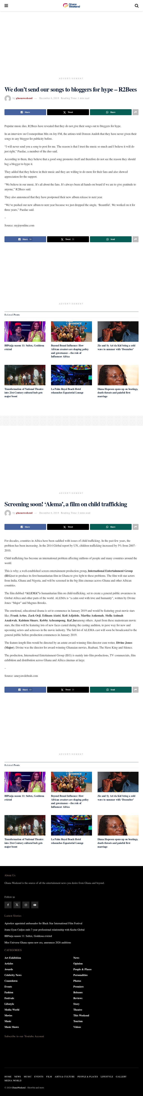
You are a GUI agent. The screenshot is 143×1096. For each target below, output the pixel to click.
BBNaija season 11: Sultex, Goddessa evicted (24, 347)
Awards (8, 969)
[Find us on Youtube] (34, 905)
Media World (11, 1010)
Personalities (80, 975)
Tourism (78, 1021)
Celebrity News (12, 975)
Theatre (77, 1010)
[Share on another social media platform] (136, 112)
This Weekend (81, 1015)
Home (8, 1076)
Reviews (77, 998)
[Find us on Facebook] (8, 905)
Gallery (121, 1076)
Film (49, 1076)
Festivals (9, 998)
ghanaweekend (24, 98)
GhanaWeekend (19, 1087)
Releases (77, 992)
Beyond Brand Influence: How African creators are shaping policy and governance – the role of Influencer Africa (70, 350)
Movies (8, 1015)
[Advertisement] (73, 43)
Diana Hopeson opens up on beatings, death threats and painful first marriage (118, 392)
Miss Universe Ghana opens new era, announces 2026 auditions (37, 942)
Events (8, 986)
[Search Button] (137, 5)
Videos (77, 1027)
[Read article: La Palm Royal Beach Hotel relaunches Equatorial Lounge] (71, 375)
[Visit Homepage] (71, 5)
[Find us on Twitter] (16, 905)
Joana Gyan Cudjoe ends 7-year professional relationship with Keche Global (44, 929)
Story (76, 1004)
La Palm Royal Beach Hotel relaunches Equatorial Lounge (67, 391)
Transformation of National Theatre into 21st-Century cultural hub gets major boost (23, 392)
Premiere (78, 986)
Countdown (11, 981)
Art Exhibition (12, 958)
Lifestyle (9, 1004)
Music (7, 1021)
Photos (77, 981)
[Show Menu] (6, 5)
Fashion (8, 992)
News (76, 958)
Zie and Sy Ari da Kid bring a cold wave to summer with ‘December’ (116, 347)
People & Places (82, 969)
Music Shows (11, 1027)
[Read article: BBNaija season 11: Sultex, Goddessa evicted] (24, 331)
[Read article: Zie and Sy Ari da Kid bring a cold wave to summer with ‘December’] (118, 331)
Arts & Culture (65, 1076)
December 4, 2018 (49, 98)
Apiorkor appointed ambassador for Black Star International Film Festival (43, 923)
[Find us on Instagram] (25, 905)
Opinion (78, 963)
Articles (8, 963)
